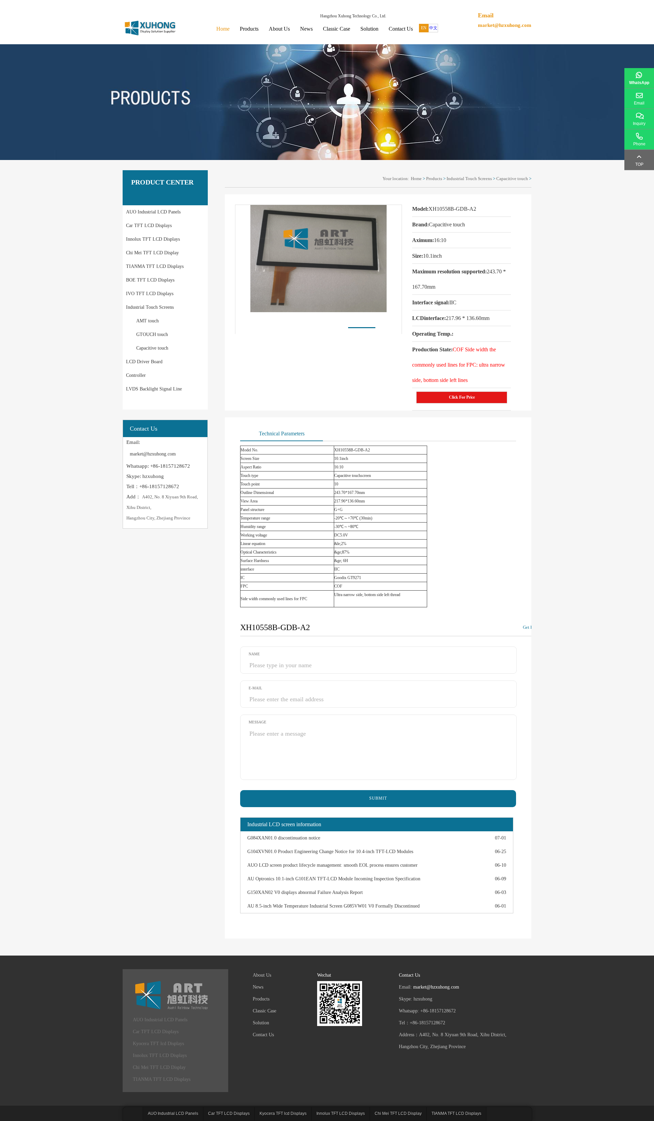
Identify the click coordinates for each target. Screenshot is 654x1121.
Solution (369, 29)
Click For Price (462, 397)
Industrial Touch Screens (150, 307)
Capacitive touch (152, 348)
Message (257, 722)
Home (223, 29)
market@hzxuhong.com (504, 25)
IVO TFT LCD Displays (149, 293)
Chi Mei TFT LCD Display (152, 252)
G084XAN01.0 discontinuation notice (283, 837)
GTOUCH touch (152, 334)
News (306, 29)
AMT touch (147, 320)
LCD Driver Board (144, 361)
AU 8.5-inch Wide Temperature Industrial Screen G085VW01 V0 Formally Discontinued (333, 906)
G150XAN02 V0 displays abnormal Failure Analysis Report (305, 892)
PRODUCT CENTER (162, 182)
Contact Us (401, 29)
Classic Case (336, 29)
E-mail (255, 688)
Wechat (324, 975)
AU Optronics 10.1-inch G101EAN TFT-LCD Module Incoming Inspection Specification (333, 878)
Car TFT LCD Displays (149, 225)
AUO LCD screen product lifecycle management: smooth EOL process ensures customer (332, 865)
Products (249, 29)
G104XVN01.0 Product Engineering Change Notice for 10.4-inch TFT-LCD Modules (330, 851)
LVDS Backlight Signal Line (154, 388)
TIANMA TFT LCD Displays (155, 266)
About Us (279, 29)
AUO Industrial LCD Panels (153, 211)
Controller (136, 375)
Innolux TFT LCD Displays (153, 239)
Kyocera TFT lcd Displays (158, 1043)
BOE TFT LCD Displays (150, 280)
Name (254, 654)
